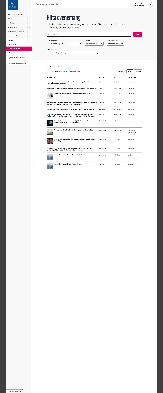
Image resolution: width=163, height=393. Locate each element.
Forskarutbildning (13, 27)
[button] (151, 4)
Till (66, 44)
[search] (89, 34)
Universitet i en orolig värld (17, 63)
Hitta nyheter (13, 44)
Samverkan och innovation (16, 31)
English (141, 5)
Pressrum (12, 53)
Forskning (11, 23)
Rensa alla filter (75, 71)
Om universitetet (13, 36)
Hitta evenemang (14, 49)
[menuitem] (135, 4)
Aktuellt (10, 40)
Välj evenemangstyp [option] (114, 43)
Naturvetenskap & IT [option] (92, 43)
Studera (10, 19)
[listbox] (94, 44)
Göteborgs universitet (15, 14)
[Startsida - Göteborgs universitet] (19, 6)
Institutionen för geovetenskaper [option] (57, 53)
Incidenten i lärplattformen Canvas (17, 58)
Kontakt (135, 5)
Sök (137, 34)
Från (48, 44)
